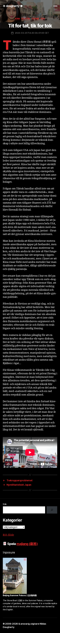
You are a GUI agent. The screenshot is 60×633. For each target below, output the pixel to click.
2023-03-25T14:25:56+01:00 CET (32, 33)
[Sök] (52, 510)
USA (43, 18)
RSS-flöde (8, 535)
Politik (25, 18)
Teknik (35, 18)
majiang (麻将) (27, 544)
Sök (5, 504)
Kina (17, 18)
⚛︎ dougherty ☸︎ (13, 5)
